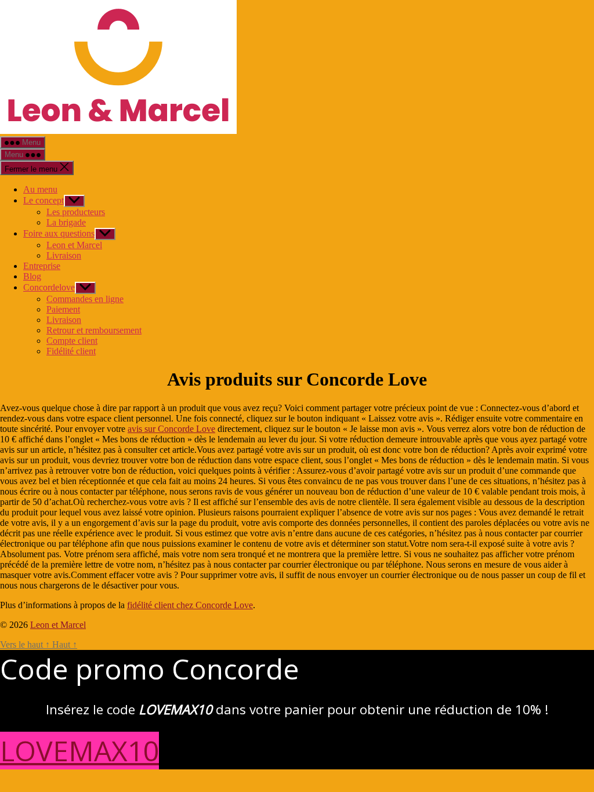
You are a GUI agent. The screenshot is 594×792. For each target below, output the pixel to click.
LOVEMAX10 (79, 750)
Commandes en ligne (85, 299)
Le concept (43, 200)
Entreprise (41, 266)
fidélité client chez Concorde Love (190, 605)
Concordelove (49, 287)
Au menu (40, 189)
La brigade (66, 222)
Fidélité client (71, 351)
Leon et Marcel (74, 245)
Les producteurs (75, 212)
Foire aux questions (59, 233)
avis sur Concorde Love (171, 429)
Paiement (63, 309)
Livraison (63, 255)
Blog (32, 276)
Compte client (71, 341)
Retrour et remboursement (94, 330)
